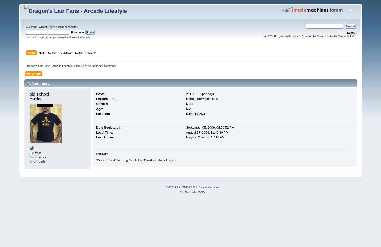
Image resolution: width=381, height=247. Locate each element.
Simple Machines (209, 187)
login (61, 26)
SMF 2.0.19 (173, 187)
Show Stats (37, 161)
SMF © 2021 (189, 187)
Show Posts (38, 157)
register (72, 26)
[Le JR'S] (32, 149)
